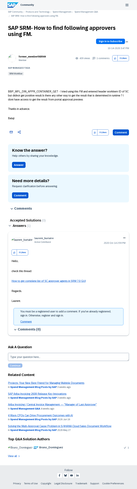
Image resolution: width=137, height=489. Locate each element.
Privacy (17, 483)
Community (27, 5)
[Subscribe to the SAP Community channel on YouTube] (71, 475)
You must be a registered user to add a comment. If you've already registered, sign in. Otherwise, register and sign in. (65, 313)
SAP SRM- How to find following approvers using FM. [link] (34, 16)
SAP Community (15, 12)
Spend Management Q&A (86, 12)
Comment (121, 132)
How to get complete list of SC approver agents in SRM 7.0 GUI (49, 281)
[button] (115, 58)
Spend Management (62, 12)
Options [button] (126, 42)
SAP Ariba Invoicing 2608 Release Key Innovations (37, 393)
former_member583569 (32, 56)
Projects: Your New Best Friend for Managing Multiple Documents (46, 383)
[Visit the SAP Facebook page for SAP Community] (59, 475)
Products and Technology (38, 12)
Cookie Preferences (113, 483)
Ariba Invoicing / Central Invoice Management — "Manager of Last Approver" (52, 404)
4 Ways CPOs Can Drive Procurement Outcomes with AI (40, 415)
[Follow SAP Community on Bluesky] (65, 475)
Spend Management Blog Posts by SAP (33, 387)
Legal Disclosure (63, 483)
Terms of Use (31, 483)
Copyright (46, 483)
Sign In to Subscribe (110, 41)
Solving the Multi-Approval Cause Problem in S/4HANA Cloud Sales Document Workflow (59, 426)
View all (12, 456)
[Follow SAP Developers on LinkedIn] (77, 475)
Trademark (81, 483)
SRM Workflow (15, 73)
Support (94, 483)
